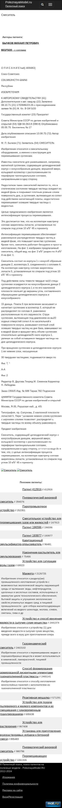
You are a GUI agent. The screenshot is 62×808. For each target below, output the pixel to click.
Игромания (8, 777)
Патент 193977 (32, 535)
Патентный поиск (15, 6)
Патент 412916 (32, 489)
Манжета (28, 573)
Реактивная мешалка (36, 697)
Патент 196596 (32, 527)
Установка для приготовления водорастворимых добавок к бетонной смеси (30, 735)
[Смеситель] (8, 470)
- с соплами (13, 50)
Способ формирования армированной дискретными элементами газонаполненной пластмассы (26, 672)
